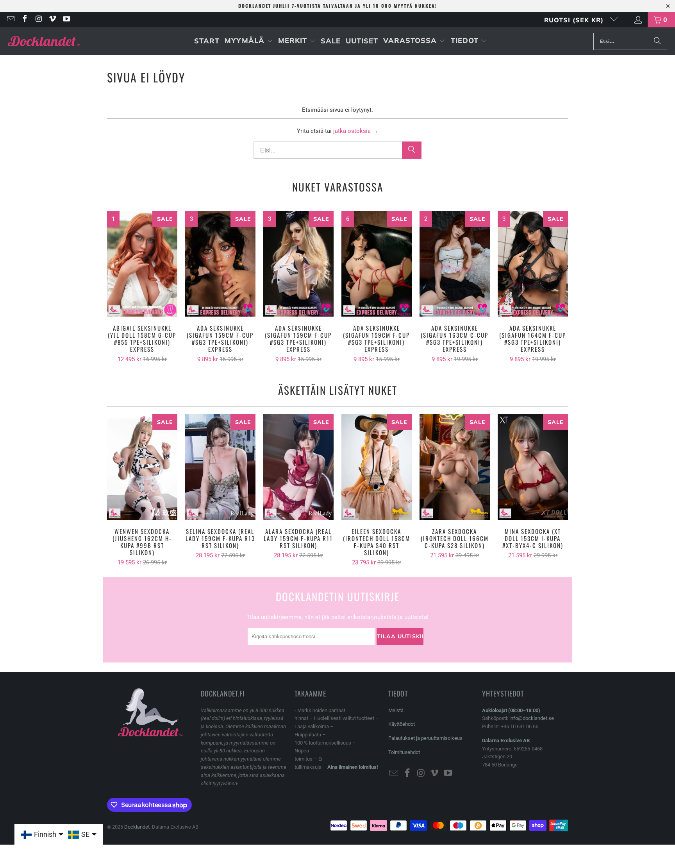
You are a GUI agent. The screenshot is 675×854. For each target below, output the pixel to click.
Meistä (396, 710)
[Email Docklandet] (10, 19)
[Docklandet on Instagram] (38, 19)
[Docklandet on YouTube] (66, 19)
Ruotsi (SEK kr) (575, 20)
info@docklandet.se (531, 718)
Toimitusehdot (404, 752)
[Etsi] (657, 41)
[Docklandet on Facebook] (24, 19)
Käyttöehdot (401, 724)
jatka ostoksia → (355, 130)
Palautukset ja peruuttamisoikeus (425, 738)
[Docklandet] (44, 41)
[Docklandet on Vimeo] (52, 19)
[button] (249, 41)
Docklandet (137, 827)
